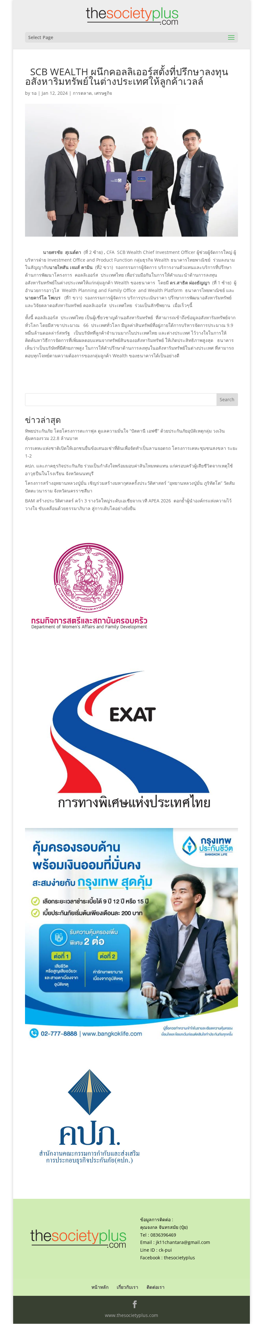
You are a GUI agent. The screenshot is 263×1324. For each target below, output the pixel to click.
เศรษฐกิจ (103, 93)
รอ (34, 93)
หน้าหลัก (99, 1287)
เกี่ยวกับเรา (127, 1287)
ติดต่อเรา (156, 1287)
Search (227, 399)
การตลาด (82, 93)
